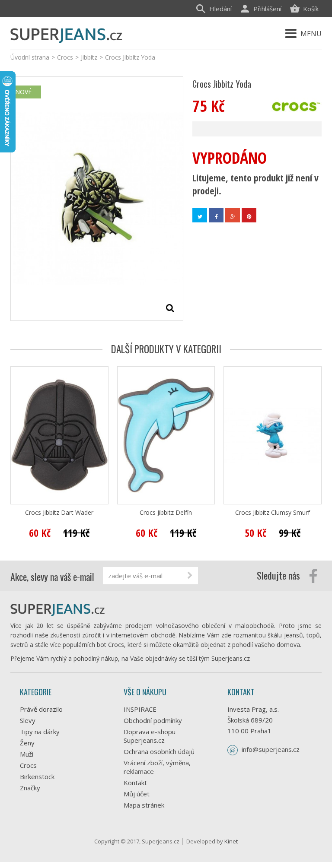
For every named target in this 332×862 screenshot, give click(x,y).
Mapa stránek (144, 805)
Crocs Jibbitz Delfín (166, 513)
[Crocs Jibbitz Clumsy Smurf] (272, 435)
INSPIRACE (140, 709)
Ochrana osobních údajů (159, 751)
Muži (26, 754)
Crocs (28, 765)
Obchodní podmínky (153, 720)
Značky (30, 787)
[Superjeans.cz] (66, 34)
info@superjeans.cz (271, 749)
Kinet (231, 841)
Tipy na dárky (40, 731)
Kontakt (135, 782)
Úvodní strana (29, 57)
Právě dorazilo (41, 709)
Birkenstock (37, 776)
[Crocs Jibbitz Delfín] (166, 435)
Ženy (27, 742)
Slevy (27, 720)
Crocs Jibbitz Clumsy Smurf (272, 513)
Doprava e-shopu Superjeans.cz (150, 736)
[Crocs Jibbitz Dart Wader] (59, 435)
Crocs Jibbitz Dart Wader (59, 513)
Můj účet (137, 793)
